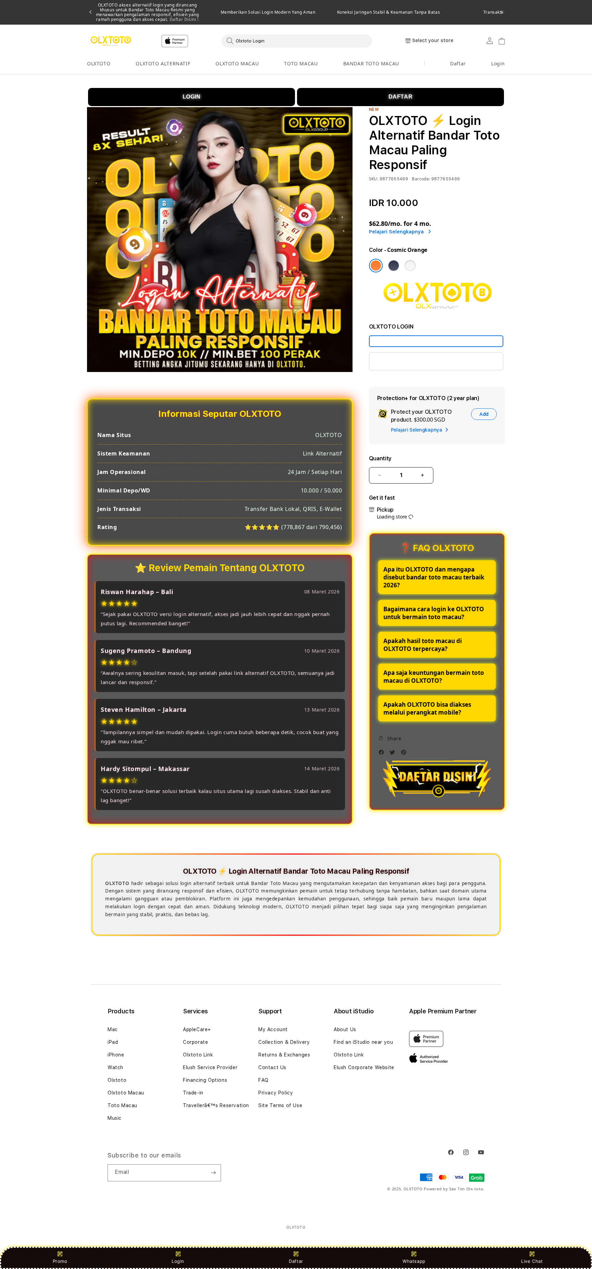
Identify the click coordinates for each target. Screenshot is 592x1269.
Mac (113, 1029)
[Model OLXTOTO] (436, 341)
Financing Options (205, 1080)
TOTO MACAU (301, 63)
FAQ (263, 1080)
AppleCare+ (197, 1029)
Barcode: (421, 179)
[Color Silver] (410, 265)
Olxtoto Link (198, 1055)
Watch (115, 1067)
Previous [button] (90, 12)
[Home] (111, 41)
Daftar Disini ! (183, 19)
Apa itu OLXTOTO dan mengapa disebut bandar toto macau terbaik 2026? (433, 577)
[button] (98, 64)
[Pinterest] (405, 754)
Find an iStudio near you (363, 1042)
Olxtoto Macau (126, 1092)
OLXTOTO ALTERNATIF (163, 63)
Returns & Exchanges (284, 1055)
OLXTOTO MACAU (237, 63)
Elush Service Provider (210, 1067)
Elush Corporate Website (364, 1067)
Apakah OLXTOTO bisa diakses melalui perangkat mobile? (427, 708)
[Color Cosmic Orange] (376, 265)
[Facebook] (383, 754)
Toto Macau (122, 1105)
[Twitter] (394, 754)
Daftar (296, 1261)
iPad (113, 1042)
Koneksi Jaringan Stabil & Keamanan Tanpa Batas (388, 12)
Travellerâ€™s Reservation (216, 1105)
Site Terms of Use (280, 1105)
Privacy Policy (275, 1092)
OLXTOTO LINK (396, 361)
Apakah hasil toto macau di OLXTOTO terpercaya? (422, 645)
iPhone (116, 1055)
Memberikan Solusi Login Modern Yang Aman (268, 12)
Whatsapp (414, 1261)
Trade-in (193, 1092)
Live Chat (532, 1261)
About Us (345, 1029)
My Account (273, 1029)
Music (115, 1118)
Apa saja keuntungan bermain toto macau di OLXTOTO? (433, 676)
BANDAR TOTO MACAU (371, 63)
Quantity (380, 458)
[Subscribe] (213, 1172)
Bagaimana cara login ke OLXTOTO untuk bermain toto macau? (433, 613)
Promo (60, 1261)
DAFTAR (400, 97)
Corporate (195, 1042)
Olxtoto (117, 1080)
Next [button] (501, 12)
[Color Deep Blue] (393, 265)
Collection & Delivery (284, 1042)
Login (178, 1261)
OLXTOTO (98, 63)
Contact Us (272, 1067)
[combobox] (296, 41)
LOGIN (192, 97)
